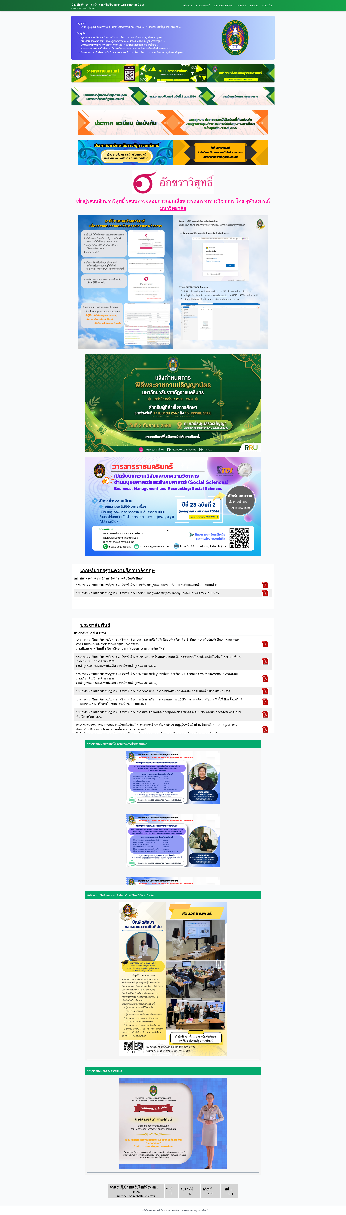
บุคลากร (254, 5)
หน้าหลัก (187, 5)
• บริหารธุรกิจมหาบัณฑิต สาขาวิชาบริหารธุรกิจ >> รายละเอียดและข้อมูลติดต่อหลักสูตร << (117, 44)
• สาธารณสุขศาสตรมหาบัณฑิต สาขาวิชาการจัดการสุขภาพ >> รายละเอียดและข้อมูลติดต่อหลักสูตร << (123, 48)
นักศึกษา (241, 5)
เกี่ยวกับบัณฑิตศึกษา (223, 5)
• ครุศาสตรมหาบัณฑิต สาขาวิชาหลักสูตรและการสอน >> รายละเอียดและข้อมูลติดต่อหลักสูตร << (120, 41)
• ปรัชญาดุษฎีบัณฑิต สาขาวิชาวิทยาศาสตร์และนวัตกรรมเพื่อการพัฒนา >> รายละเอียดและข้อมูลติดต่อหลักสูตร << (128, 26)
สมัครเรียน (267, 5)
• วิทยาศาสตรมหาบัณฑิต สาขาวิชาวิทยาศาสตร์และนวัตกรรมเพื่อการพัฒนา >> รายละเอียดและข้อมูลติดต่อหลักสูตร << (130, 52)
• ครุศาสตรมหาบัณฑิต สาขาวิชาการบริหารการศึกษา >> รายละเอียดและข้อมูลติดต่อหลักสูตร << (120, 37)
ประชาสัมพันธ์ (203, 5)
